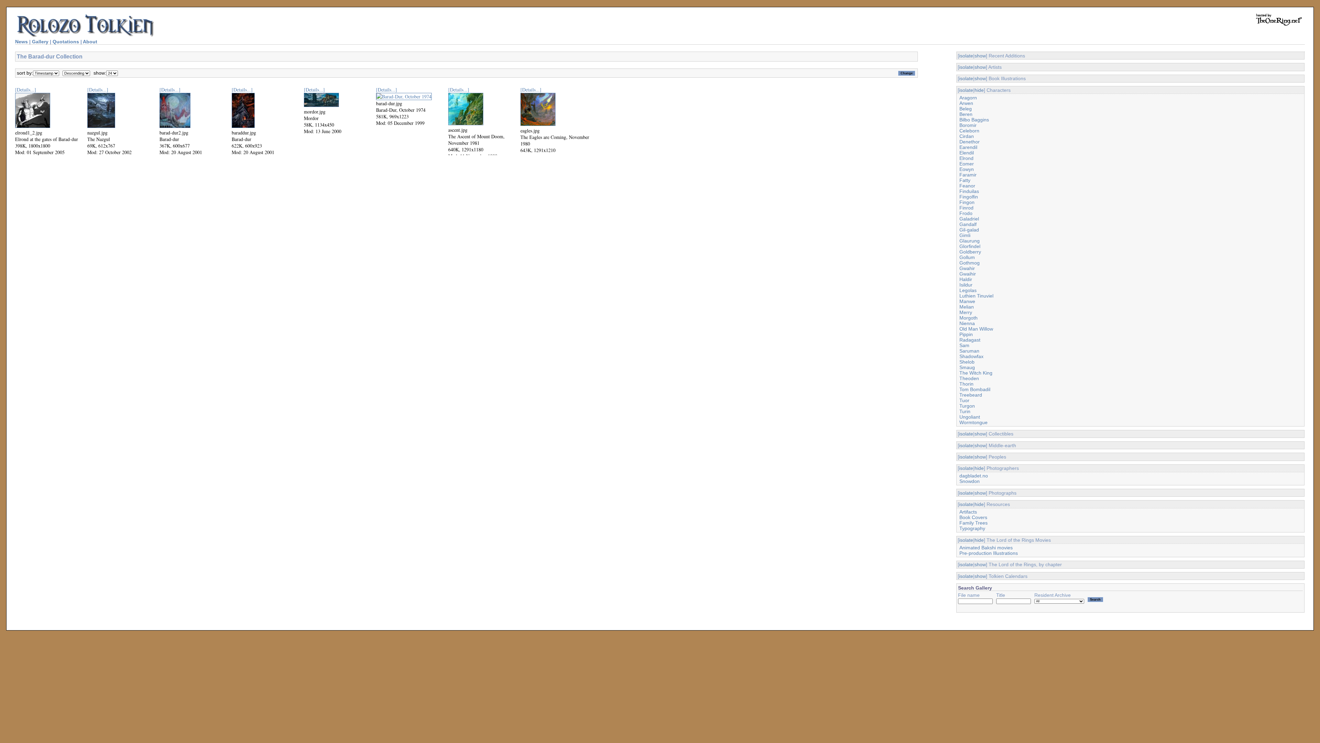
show (980, 55)
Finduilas (969, 191)
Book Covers (973, 517)
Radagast (969, 340)
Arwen (966, 103)
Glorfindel (969, 246)
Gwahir (967, 268)
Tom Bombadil (974, 389)
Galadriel (969, 219)
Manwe (967, 301)
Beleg (965, 108)
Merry (965, 312)
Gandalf (968, 224)
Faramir (968, 174)
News (21, 41)
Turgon (967, 406)
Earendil (968, 147)
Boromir (968, 125)
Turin (964, 411)
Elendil (966, 152)
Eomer (966, 163)
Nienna (967, 323)
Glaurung (969, 241)
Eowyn (966, 169)
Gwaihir (967, 274)
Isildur (965, 285)
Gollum (967, 257)
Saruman (969, 351)
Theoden (969, 378)
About (90, 41)
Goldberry (970, 252)
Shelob (967, 362)
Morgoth (968, 318)
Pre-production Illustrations (988, 553)
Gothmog (969, 263)
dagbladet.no (973, 475)
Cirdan (966, 136)
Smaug (967, 367)
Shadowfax (971, 356)
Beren (965, 114)
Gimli (964, 235)
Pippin (966, 334)
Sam (964, 345)
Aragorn (968, 97)
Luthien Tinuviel (976, 296)
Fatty (964, 180)
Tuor (964, 400)
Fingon (967, 202)
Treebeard (970, 395)
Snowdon (969, 481)
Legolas (968, 290)
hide (979, 90)
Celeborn (969, 130)
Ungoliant (969, 417)
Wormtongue (973, 422)
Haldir (965, 279)
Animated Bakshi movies (986, 547)
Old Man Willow (976, 329)
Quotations (66, 41)
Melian (966, 307)
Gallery (40, 41)
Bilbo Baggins (974, 119)
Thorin (966, 384)
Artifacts (968, 512)
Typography (972, 528)
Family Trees (973, 523)
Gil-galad (969, 230)
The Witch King (975, 373)
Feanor (967, 186)
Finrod (966, 208)
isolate (966, 55)
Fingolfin (968, 197)
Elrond (966, 158)
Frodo (965, 213)
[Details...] (25, 89)
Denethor (969, 141)
